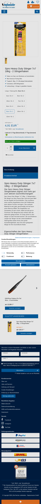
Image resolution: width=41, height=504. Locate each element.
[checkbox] (3, 253)
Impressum (36, 237)
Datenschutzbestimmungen (23, 237)
